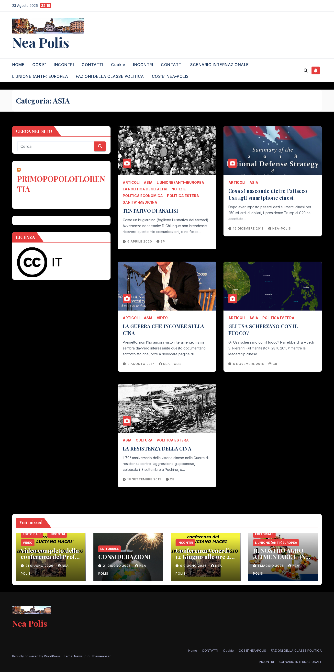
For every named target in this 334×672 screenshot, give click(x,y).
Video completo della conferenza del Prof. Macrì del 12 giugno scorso (50, 559)
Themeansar (101, 656)
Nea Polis (40, 42)
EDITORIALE (32, 534)
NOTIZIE (178, 189)
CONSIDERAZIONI (124, 556)
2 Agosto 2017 (141, 364)
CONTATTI (92, 64)
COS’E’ (39, 64)
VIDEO (162, 318)
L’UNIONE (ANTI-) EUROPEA (40, 76)
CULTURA (144, 440)
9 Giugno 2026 (194, 566)
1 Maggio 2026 (271, 566)
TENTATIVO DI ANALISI (150, 210)
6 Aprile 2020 (140, 241)
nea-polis (281, 228)
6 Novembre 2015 (249, 364)
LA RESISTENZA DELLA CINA (157, 448)
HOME (18, 64)
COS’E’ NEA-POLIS (170, 76)
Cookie (118, 64)
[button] (306, 70)
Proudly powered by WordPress (37, 656)
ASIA (148, 182)
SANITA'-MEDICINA (140, 202)
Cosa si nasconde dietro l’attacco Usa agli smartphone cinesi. (267, 194)
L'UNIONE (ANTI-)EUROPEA (180, 182)
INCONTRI (64, 64)
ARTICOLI (131, 182)
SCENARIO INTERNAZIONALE (219, 64)
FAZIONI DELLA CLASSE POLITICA (110, 76)
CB (275, 364)
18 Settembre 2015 (144, 479)
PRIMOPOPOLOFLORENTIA (61, 183)
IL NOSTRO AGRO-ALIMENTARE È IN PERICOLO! (279, 556)
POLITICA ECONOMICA (143, 196)
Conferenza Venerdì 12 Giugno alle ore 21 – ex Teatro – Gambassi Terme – (204, 559)
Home (192, 650)
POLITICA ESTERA (183, 196)
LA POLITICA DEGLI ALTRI (145, 189)
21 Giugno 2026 (39, 566)
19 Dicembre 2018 (249, 228)
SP (163, 241)
